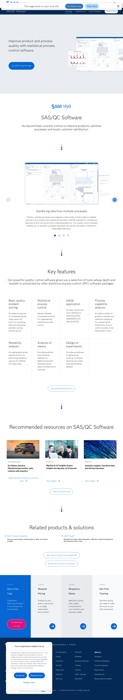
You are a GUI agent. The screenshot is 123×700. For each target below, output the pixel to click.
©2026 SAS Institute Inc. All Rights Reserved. (75, 690)
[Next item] (115, 200)
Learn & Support (95, 11)
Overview (68, 11)
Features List (80, 11)
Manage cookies (29, 682)
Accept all (20, 675)
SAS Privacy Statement (39, 659)
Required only (37, 675)
